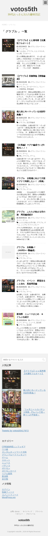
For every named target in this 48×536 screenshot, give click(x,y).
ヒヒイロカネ (39, 51)
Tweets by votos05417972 (15, 430)
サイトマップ (27, 511)
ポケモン (6, 468)
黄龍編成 (30, 89)
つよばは (22, 51)
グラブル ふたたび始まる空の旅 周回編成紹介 (31, 213)
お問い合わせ (15, 511)
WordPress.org (8, 497)
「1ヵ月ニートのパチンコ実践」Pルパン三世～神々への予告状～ (34, 412)
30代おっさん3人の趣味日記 (24, 525)
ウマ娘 (5, 449)
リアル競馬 (7, 474)
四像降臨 (22, 89)
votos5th (24, 9)
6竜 (20, 156)
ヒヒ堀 (19, 53)
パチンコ (6, 465)
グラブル (30, 51)
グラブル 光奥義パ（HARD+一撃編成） (26, 248)
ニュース (32, 323)
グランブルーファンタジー (14, 455)
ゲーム (25, 49)
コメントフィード (10, 495)
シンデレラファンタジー (30, 225)
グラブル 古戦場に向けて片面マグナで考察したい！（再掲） (31, 179)
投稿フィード (8, 492)
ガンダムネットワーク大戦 (14, 452)
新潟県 (38, 323)
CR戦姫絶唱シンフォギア (13, 447)
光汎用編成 (31, 122)
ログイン (6, 489)
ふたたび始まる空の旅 (27, 222)
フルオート (27, 53)
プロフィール (30, 514)
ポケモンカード (9, 471)
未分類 (5, 479)
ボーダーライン (32, 87)
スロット (6, 460)
